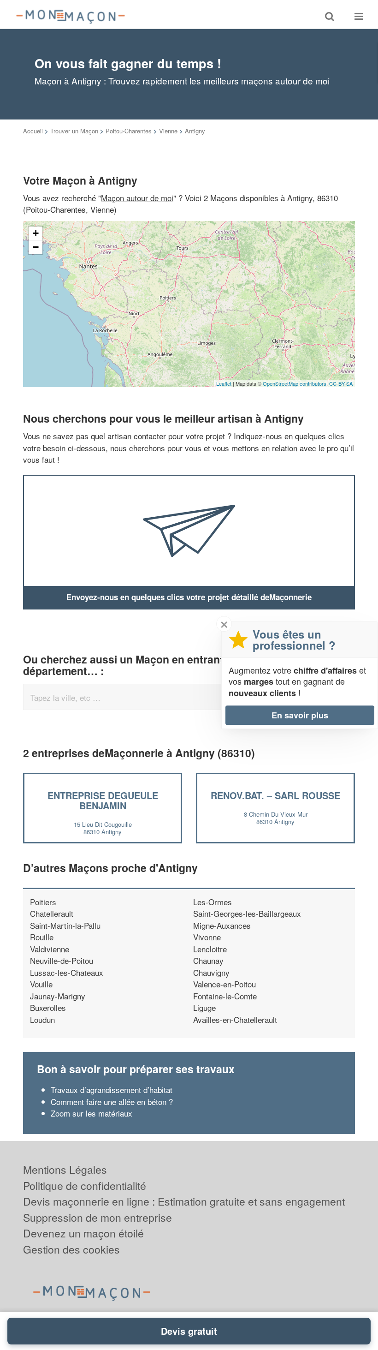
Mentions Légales (65, 1169)
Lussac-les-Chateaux (66, 972)
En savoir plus (300, 715)
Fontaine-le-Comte (225, 996)
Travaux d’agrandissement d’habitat (111, 1089)
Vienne (168, 130)
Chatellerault (51, 913)
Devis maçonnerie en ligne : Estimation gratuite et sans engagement (184, 1201)
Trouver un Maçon (74, 130)
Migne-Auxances (222, 925)
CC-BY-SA (341, 383)
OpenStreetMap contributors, (296, 383)
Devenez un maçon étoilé (83, 1233)
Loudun (42, 1019)
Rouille (41, 937)
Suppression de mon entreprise (97, 1217)
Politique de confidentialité (84, 1185)
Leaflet (223, 383)
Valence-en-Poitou (224, 984)
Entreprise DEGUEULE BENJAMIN (102, 800)
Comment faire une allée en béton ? (112, 1101)
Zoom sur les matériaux (91, 1113)
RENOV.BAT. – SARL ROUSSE (275, 795)
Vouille (41, 984)
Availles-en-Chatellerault (235, 1019)
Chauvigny (211, 972)
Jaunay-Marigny (57, 996)
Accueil (33, 130)
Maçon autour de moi (137, 197)
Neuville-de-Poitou (61, 960)
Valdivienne (49, 949)
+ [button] (36, 233)
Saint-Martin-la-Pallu (65, 925)
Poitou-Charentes (129, 130)
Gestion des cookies (71, 1249)
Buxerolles (48, 1007)
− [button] (36, 247)
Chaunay (208, 960)
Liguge (204, 1007)
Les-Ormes (212, 902)
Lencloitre (210, 949)
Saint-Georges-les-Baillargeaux (247, 913)
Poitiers (43, 902)
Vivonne (207, 937)
